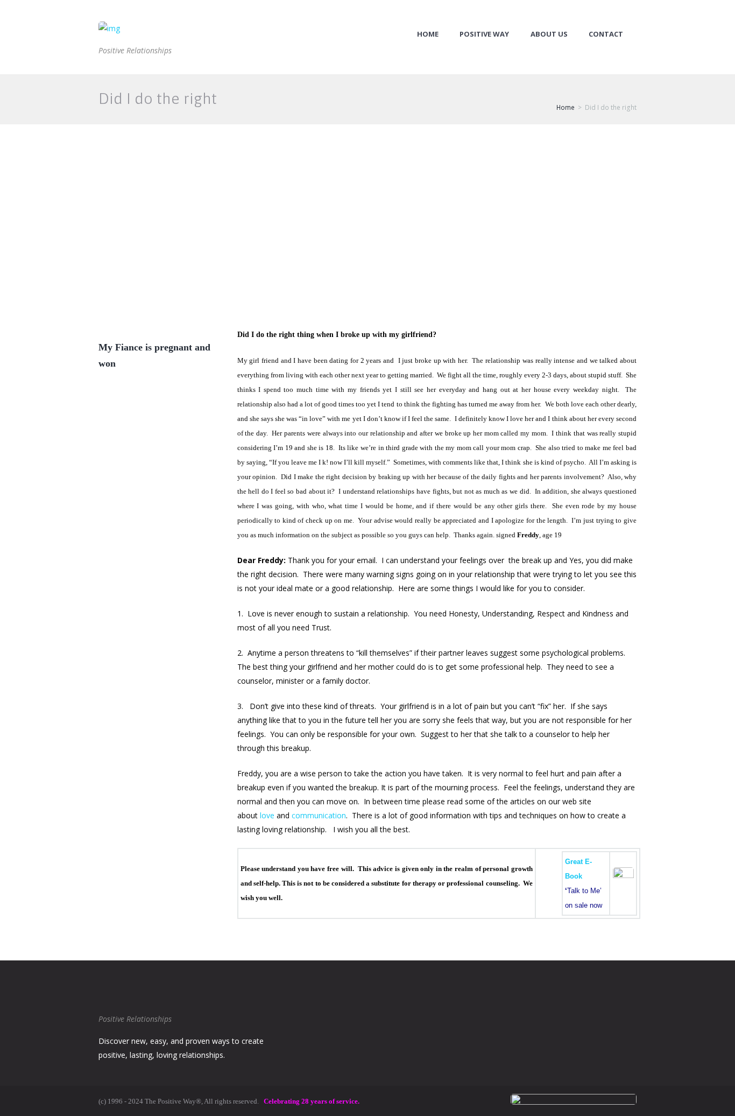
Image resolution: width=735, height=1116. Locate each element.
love (267, 815)
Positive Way (484, 34)
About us (549, 34)
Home (428, 34)
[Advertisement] (367, 205)
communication (319, 815)
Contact (606, 34)
